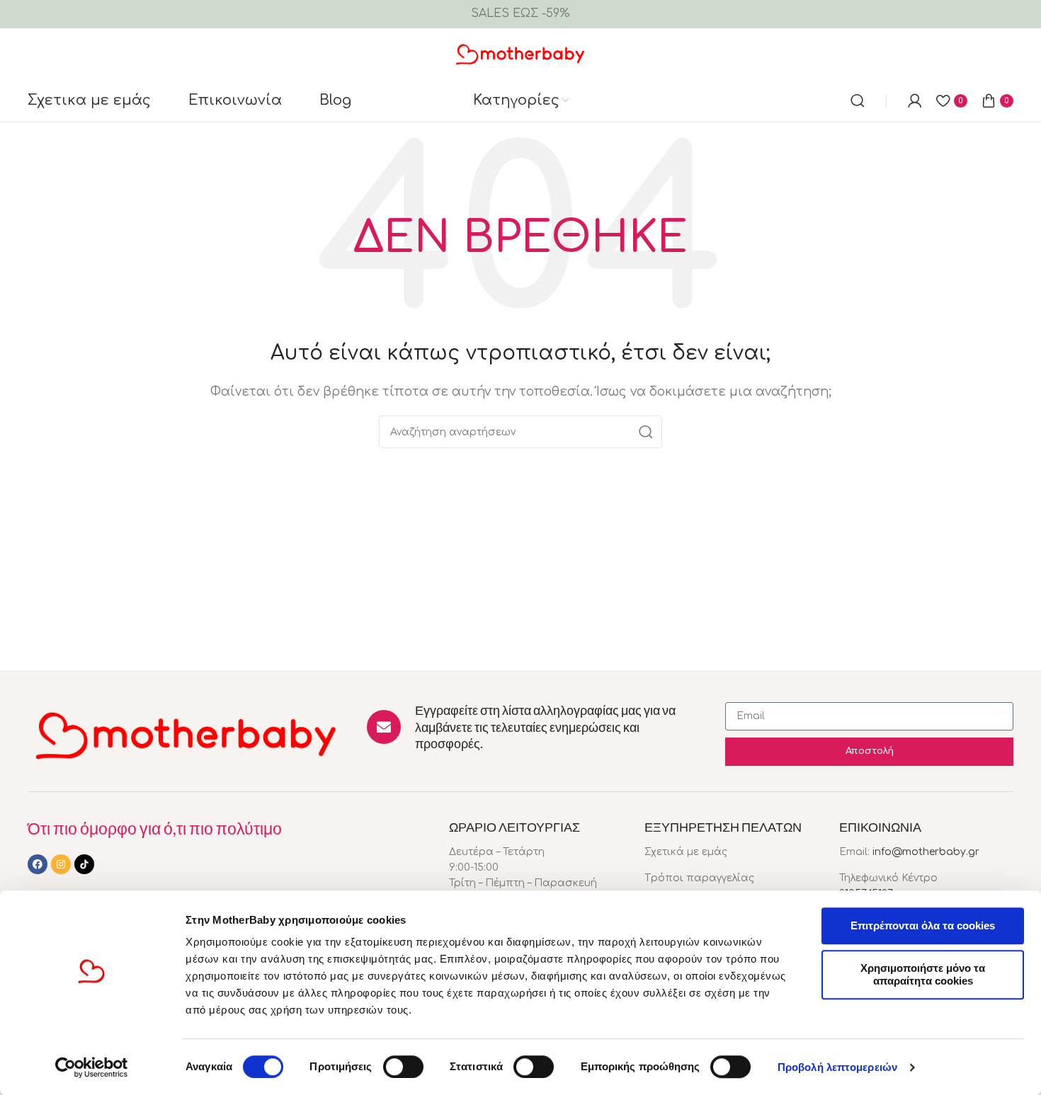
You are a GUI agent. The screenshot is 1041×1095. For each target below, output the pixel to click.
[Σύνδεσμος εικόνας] (187, 734)
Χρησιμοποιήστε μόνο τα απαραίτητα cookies (922, 974)
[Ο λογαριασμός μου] (915, 100)
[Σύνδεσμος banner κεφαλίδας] (520, 14)
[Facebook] (37, 864)
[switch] (403, 1066)
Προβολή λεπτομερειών (837, 1067)
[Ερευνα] (857, 100)
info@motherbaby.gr (925, 852)
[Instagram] (61, 864)
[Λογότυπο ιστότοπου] (521, 53)
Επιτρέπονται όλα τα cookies (923, 925)
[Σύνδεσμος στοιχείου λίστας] (731, 852)
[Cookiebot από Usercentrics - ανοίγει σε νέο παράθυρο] (92, 1067)
